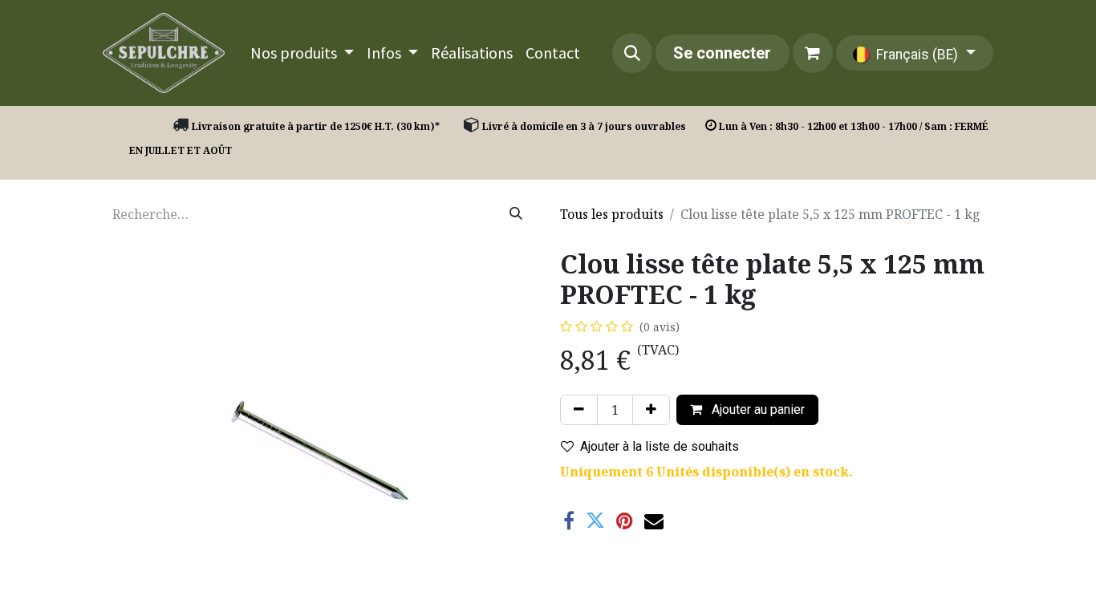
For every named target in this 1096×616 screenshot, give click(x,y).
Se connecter (722, 53)
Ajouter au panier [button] (756, 409)
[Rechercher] (516, 214)
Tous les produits (612, 214)
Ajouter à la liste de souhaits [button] (659, 446)
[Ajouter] (651, 410)
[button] (632, 53)
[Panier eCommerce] (813, 53)
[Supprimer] (579, 410)
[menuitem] (302, 52)
